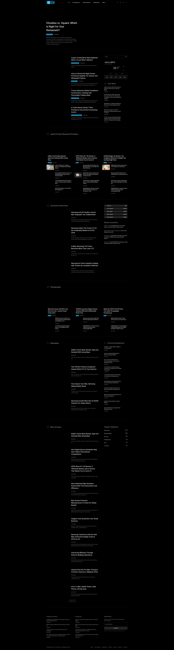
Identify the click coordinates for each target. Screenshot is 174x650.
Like (126, 205)
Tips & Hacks (49, 34)
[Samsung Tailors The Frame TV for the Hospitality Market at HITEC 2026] (57, 233)
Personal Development (76, 115)
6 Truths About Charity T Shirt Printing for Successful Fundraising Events (84, 109)
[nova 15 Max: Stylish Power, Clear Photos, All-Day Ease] (57, 591)
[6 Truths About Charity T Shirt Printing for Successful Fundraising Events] (57, 113)
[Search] (126, 56)
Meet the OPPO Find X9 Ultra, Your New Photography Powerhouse (113, 311)
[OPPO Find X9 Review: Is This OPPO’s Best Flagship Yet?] (50, 190)
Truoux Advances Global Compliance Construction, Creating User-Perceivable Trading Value (84, 92)
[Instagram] (120, 2)
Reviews (49, 162)
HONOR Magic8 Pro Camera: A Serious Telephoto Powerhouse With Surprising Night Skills (119, 190)
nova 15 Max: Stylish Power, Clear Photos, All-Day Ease (83, 587)
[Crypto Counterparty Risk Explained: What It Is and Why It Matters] (57, 62)
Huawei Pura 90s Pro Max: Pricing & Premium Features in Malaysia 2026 (84, 571)
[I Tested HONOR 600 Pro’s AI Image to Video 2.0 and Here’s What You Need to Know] (50, 182)
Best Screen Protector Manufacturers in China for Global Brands (112, 395)
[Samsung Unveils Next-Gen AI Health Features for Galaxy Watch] (57, 405)
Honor (105, 162)
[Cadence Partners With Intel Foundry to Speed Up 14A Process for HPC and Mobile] (125, 88)
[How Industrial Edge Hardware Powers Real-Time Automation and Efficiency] (125, 389)
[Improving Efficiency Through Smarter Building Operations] (125, 409)
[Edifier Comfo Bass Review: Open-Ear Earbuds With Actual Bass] (59, 150)
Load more (72, 600)
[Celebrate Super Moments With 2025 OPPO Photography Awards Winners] (78, 320)
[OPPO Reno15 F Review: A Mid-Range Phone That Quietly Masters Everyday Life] (106, 182)
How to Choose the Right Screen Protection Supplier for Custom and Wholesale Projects (84, 75)
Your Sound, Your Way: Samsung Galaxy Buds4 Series (83, 385)
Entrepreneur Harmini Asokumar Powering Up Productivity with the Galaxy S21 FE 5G (57, 620)
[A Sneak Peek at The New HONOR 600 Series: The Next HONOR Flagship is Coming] (78, 182)
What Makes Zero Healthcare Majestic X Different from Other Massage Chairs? (112, 104)
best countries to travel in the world (111, 230)
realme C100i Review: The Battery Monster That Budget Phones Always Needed (63, 167)
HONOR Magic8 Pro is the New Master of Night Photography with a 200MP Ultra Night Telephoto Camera (119, 327)
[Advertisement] (116, 257)
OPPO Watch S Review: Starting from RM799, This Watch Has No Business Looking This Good (91, 174)
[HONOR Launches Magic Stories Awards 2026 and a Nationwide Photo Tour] (87, 303)
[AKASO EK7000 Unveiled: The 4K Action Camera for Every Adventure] (106, 320)
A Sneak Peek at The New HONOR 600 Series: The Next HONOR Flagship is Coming (91, 182)
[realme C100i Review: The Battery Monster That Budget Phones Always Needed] (50, 167)
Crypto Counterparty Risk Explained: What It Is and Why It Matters (84, 59)
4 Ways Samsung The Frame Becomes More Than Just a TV (82, 247)
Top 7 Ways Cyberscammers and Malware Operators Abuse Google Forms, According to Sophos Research (58, 635)
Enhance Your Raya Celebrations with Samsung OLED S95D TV (57, 625)
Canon (49, 315)
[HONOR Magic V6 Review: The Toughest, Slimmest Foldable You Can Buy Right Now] (115, 150)
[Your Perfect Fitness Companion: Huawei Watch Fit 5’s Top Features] (57, 371)
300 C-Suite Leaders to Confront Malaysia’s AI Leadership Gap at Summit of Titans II (112, 111)
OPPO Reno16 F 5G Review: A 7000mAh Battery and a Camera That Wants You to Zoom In (86, 158)
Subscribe (116, 628)
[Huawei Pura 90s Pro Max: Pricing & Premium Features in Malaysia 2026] (57, 574)
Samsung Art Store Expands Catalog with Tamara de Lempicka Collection (84, 264)
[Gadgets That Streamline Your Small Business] (125, 402)
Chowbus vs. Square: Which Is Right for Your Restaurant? (61, 26)
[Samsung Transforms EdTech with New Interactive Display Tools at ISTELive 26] (57, 540)
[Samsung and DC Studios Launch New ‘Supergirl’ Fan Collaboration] (57, 217)
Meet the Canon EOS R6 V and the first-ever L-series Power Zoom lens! (58, 311)
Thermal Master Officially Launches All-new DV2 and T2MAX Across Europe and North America (115, 237)
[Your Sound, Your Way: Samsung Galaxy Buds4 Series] (57, 388)
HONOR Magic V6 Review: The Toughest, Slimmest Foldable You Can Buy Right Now (115, 158)
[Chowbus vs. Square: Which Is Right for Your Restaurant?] (125, 348)
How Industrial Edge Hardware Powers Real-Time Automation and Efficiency (112, 388)
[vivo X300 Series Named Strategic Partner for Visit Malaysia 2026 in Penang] (50, 328)
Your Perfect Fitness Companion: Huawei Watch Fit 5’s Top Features (83, 368)
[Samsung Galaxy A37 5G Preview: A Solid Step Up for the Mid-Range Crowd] (106, 175)
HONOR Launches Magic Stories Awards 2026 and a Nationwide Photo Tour (86, 311)
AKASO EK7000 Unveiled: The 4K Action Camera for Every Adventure (118, 319)
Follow (125, 208)
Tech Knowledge (75, 63)
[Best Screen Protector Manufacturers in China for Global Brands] (125, 396)
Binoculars (106, 235)
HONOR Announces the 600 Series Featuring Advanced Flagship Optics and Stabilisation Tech (62, 320)
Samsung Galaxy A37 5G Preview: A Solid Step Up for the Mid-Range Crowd (119, 173)
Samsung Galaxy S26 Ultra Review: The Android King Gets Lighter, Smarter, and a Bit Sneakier (63, 174)
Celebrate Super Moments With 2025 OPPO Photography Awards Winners (91, 319)
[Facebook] (118, 2)
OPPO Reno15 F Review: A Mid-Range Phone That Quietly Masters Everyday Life (119, 182)
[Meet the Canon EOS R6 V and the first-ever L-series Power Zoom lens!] (59, 303)
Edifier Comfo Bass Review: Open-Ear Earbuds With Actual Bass (58, 158)
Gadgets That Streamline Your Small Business (84, 520)
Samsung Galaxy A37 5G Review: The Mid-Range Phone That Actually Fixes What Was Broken (91, 167)
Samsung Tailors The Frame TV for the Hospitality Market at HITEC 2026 (84, 230)
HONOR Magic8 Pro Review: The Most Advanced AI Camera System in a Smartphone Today (91, 190)
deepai (105, 242)
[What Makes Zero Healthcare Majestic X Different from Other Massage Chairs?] (125, 105)
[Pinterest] (126, 2)
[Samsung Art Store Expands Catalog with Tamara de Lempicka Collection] (57, 268)
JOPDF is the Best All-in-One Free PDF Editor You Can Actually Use (56, 630)
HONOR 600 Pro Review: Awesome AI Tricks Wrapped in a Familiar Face (119, 166)
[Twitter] (123, 2)
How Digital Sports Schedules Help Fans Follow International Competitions (112, 382)
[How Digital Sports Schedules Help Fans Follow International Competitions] (125, 382)
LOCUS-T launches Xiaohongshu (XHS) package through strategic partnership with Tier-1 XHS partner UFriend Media (112, 119)
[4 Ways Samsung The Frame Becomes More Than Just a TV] (57, 250)
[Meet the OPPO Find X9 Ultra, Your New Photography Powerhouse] (115, 303)
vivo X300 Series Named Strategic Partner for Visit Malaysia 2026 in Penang (62, 327)
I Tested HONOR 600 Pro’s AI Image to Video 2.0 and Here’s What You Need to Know (63, 182)
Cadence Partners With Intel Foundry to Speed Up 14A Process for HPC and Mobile (112, 88)
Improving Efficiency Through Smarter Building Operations (112, 408)
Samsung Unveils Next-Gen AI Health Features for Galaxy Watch (84, 402)
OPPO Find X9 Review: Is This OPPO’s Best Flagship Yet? (63, 189)
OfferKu (105, 225)
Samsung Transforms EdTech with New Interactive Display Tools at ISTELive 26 (84, 536)
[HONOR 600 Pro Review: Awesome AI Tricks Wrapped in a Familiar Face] (106, 167)
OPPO (77, 162)
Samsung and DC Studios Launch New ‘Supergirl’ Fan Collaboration (83, 213)
